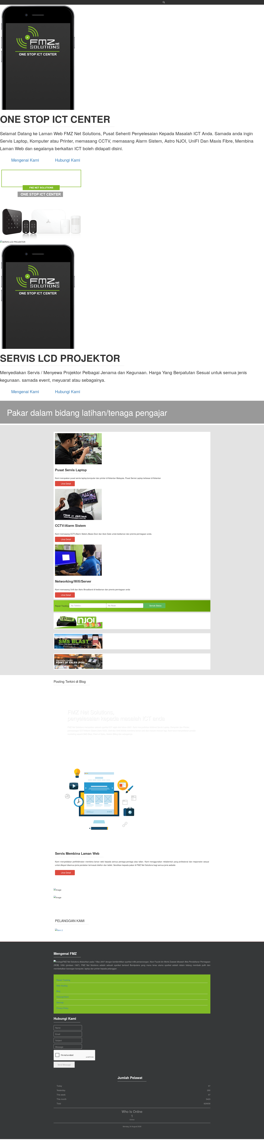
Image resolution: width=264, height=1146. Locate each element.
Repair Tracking (63, 980)
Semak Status (155, 605)
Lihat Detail (66, 483)
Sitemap (60, 1002)
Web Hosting (62, 985)
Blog (58, 991)
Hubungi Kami (68, 160)
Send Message (64, 1064)
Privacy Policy (62, 1008)
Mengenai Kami (25, 160)
